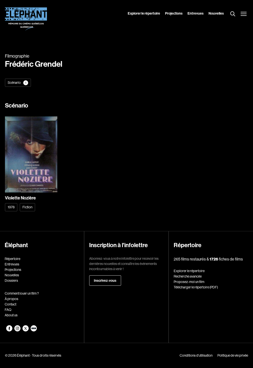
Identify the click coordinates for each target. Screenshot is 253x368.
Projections (174, 13)
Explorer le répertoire (144, 13)
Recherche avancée (188, 276)
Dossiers (11, 280)
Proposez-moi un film (189, 282)
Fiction (27, 207)
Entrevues (196, 13)
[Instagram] (17, 330)
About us (11, 315)
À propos (11, 299)
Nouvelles (216, 13)
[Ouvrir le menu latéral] (243, 14)
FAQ (8, 309)
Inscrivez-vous (105, 280)
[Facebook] (9, 330)
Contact (10, 304)
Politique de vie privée (232, 355)
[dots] (34, 330)
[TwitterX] (25, 330)
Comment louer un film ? (22, 293)
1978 (11, 207)
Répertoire (12, 259)
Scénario (17, 82)
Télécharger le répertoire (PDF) (196, 287)
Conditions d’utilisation (196, 355)
